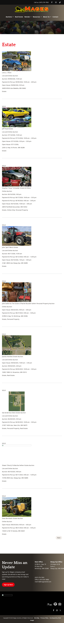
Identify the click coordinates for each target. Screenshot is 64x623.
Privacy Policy (44, 618)
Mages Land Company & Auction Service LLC (32, 9)
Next (58, 538)
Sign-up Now (8, 585)
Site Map (36, 618)
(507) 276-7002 (44, 2)
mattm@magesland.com (43, 582)
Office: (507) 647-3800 (42, 579)
